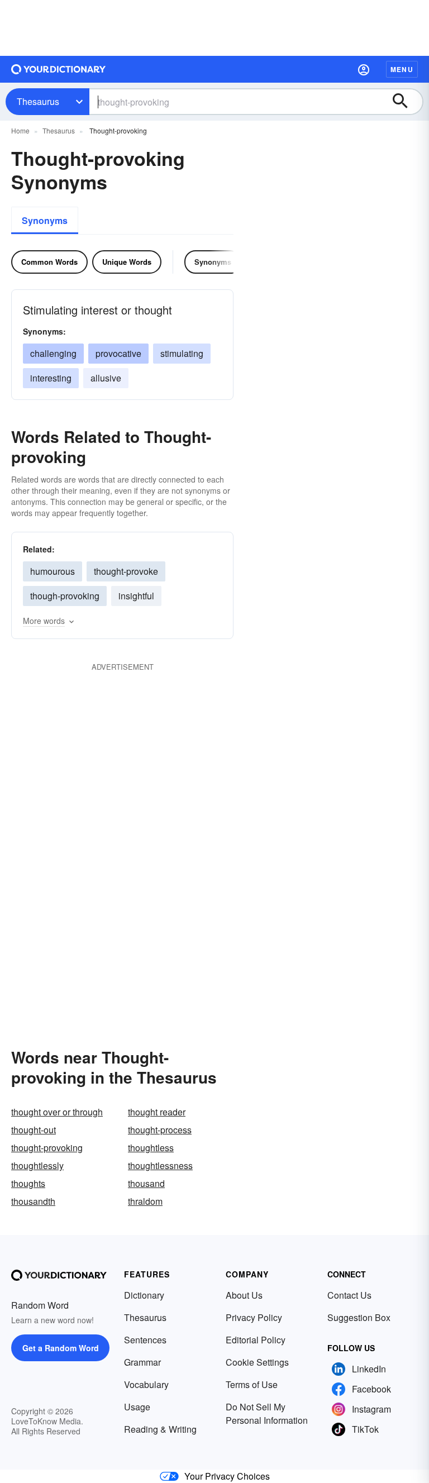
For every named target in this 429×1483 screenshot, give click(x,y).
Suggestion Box (358, 1317)
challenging (53, 353)
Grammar (142, 1362)
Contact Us (349, 1295)
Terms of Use (252, 1384)
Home (20, 130)
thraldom (145, 1201)
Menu (401, 69)
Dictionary (144, 1295)
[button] (363, 69)
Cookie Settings (257, 1362)
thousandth (33, 1201)
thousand (146, 1183)
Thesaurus (38, 101)
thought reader (156, 1111)
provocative (118, 353)
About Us (244, 1295)
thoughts (28, 1183)
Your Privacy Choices (227, 1476)
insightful (136, 595)
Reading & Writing (160, 1429)
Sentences (145, 1339)
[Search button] (405, 101)
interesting (51, 377)
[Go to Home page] (58, 69)
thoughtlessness (160, 1165)
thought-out (33, 1129)
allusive (105, 377)
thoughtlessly (37, 1165)
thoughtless (151, 1147)
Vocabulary (146, 1384)
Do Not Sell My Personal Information (267, 1413)
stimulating (181, 353)
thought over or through (57, 1111)
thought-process (160, 1129)
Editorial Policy (255, 1339)
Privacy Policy (254, 1317)
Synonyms (45, 220)
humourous (52, 571)
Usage (137, 1406)
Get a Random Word (60, 1347)
